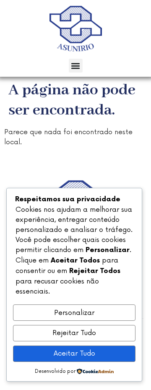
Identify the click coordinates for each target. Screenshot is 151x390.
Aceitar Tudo (74, 353)
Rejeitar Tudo (74, 333)
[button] (76, 66)
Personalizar (74, 313)
